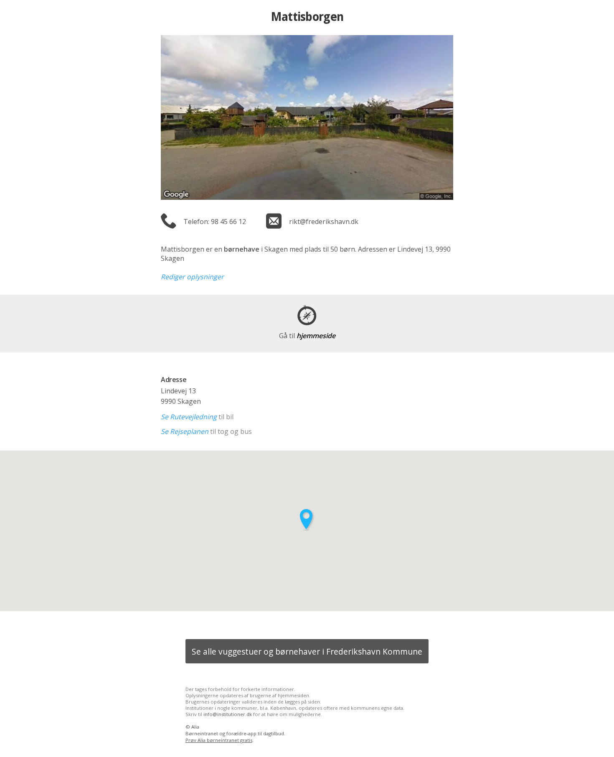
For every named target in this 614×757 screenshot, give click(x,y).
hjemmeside (307, 335)
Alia (195, 727)
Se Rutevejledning (189, 416)
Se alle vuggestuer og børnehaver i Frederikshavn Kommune (307, 651)
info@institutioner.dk (227, 714)
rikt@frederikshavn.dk (323, 221)
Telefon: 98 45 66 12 (214, 221)
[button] (307, 520)
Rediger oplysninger (192, 276)
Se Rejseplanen (184, 431)
